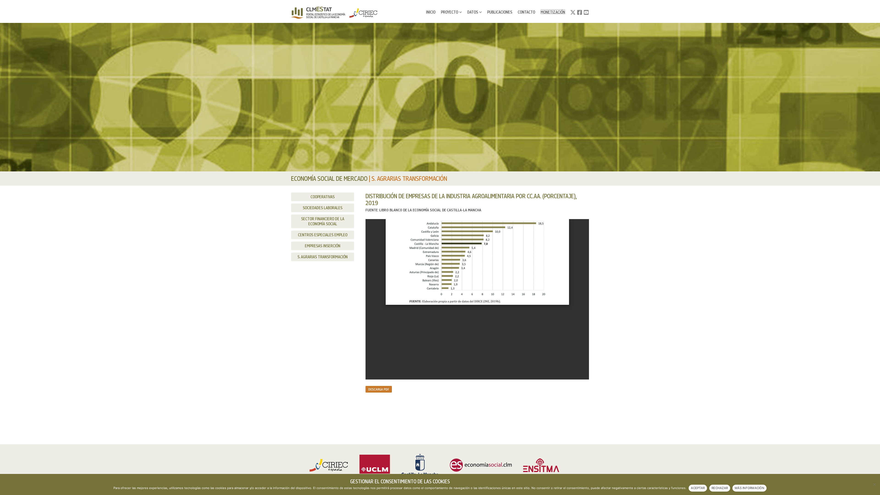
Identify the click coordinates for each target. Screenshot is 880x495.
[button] (460, 12)
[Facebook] (579, 12)
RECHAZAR (720, 488)
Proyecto (449, 12)
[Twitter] (573, 12)
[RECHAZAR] (874, 484)
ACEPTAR (698, 488)
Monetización (553, 12)
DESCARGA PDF (378, 389)
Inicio (430, 12)
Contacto (526, 12)
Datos (472, 12)
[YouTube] (586, 12)
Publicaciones (499, 12)
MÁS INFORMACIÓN (749, 488)
